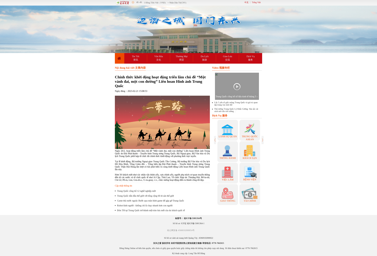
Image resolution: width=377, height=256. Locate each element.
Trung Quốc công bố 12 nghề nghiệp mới (136, 191)
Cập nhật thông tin (123, 185)
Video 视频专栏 (221, 67)
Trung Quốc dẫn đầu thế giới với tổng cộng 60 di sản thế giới (145, 196)
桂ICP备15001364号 (193, 218)
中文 (246, 2)
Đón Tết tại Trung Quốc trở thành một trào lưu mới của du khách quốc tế (151, 210)
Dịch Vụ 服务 (220, 115)
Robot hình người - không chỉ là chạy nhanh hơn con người (144, 205)
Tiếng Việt (256, 2)
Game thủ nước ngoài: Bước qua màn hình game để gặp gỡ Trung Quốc (150, 200)
